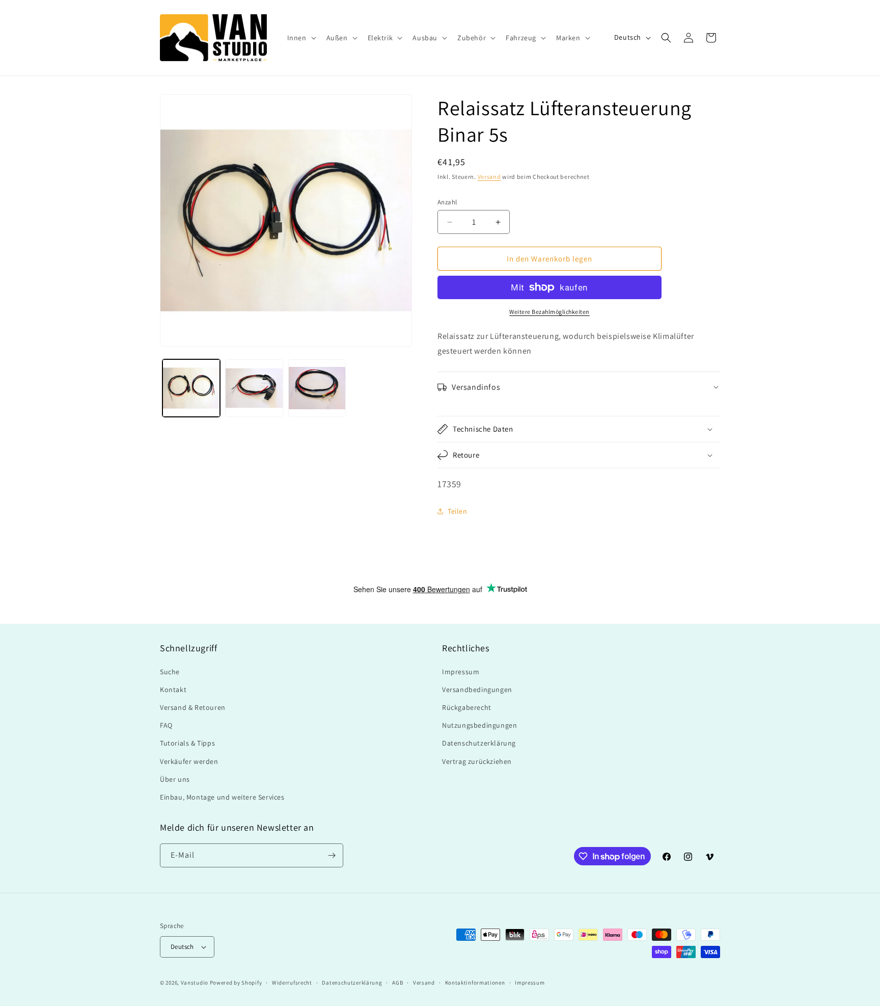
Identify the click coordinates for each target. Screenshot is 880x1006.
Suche (170, 671)
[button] (300, 37)
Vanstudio (194, 982)
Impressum (460, 671)
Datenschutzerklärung (479, 743)
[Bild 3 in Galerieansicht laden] (317, 388)
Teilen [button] (458, 511)
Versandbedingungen (477, 689)
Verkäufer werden (189, 761)
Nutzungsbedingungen (479, 725)
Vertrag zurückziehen (477, 761)
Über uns (175, 779)
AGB (397, 982)
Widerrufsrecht (292, 982)
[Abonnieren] (331, 855)
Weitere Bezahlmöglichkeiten (549, 311)
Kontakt (173, 689)
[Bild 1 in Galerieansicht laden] (191, 388)
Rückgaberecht (466, 707)
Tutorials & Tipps (187, 743)
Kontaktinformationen (475, 982)
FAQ (166, 725)
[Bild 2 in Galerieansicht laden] (254, 388)
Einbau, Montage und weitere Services (222, 797)
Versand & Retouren (193, 707)
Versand (489, 176)
